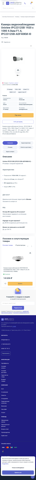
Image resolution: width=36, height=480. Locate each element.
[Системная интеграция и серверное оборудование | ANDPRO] (14, 3)
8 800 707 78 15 (5, 348)
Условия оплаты (3, 367)
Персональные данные (5, 425)
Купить (20, 283)
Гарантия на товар (4, 376)
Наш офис (4, 409)
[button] (3, 3)
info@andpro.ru (5, 339)
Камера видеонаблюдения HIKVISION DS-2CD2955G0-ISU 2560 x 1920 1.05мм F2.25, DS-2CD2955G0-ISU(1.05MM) (16, 269)
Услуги (3, 412)
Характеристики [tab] (25, 143)
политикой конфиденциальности (21, 312)
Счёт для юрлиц (18, 121)
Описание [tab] (10, 143)
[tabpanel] (18, 193)
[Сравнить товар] (18, 70)
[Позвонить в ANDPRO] (25, 3)
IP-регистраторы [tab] (20, 245)
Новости (3, 395)
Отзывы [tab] (10, 147)
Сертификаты (5, 363)
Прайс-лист (4, 435)
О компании (4, 392)
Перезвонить (6, 353)
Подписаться (18, 308)
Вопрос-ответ (5, 429)
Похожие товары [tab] (8, 245)
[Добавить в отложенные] (5, 284)
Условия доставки (3, 371)
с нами (14, 326)
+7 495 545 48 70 (5, 344)
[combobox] (18, 8)
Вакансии (4, 406)
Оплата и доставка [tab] (26, 147)
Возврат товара (3, 380)
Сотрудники (4, 398)
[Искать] (33, 8)
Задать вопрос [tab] (10, 151)
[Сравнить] (30, 253)
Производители (5, 432)
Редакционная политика (5, 402)
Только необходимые (18, 467)
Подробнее (5, 463)
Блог (2, 389)
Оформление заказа (4, 421)
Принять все (18, 472)
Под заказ (18, 115)
